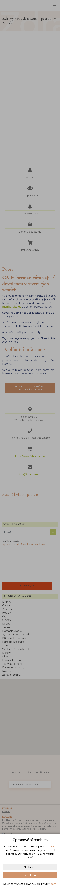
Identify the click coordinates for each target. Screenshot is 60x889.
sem (53, 883)
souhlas (49, 846)
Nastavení (30, 867)
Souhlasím (30, 875)
